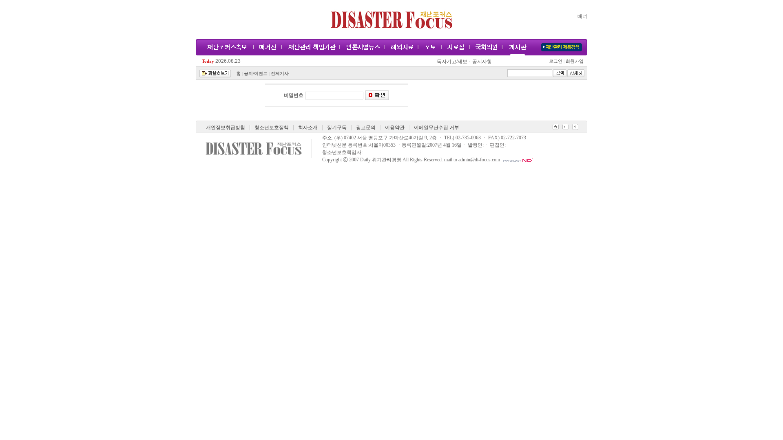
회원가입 (574, 61)
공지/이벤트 (256, 73)
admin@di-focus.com (479, 160)
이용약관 (395, 127)
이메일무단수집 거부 (436, 127)
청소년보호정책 (271, 127)
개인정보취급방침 (225, 127)
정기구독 (337, 127)
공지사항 (482, 61)
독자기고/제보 (452, 61)
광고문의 (366, 127)
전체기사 (280, 73)
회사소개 (308, 127)
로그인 (556, 61)
